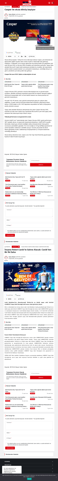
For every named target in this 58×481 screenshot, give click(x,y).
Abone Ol (41, 164)
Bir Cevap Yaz (10, 203)
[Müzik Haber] (27, 3)
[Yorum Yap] (18, 56)
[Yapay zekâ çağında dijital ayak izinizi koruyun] (29, 85)
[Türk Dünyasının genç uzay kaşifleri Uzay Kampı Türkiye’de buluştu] (45, 85)
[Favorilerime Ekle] (15, 56)
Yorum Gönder (10, 235)
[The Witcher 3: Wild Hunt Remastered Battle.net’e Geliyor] (41, 193)
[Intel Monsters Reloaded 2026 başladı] (41, 186)
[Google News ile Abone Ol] (10, 52)
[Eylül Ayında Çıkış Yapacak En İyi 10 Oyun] (12, 85)
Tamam (29, 478)
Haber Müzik (12, 14)
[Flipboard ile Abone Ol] (18, 52)
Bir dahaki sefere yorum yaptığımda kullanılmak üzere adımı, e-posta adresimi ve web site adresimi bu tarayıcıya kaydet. (29, 231)
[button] (49, 3)
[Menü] (6, 3)
